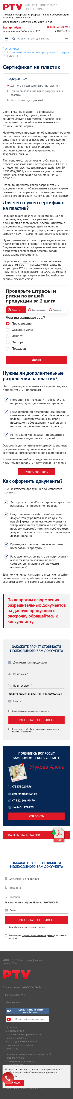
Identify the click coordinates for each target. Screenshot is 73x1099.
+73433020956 (22, 787)
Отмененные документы (20, 1061)
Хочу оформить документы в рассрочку (31, 711)
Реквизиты (12, 1027)
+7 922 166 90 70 (23, 801)
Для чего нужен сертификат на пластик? (35, 85)
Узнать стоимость (36, 472)
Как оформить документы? (26, 100)
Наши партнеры (15, 1064)
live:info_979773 (23, 808)
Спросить (36, 816)
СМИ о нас (12, 1048)
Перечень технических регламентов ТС (28, 1054)
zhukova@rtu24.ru (24, 794)
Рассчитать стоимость (36, 720)
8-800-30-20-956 (58, 27)
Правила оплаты (15, 1057)
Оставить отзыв (15, 1030)
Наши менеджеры (16, 1038)
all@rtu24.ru (62, 31)
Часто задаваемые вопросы (21, 1041)
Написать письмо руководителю (24, 1034)
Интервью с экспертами (20, 1045)
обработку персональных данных (41, 729)
